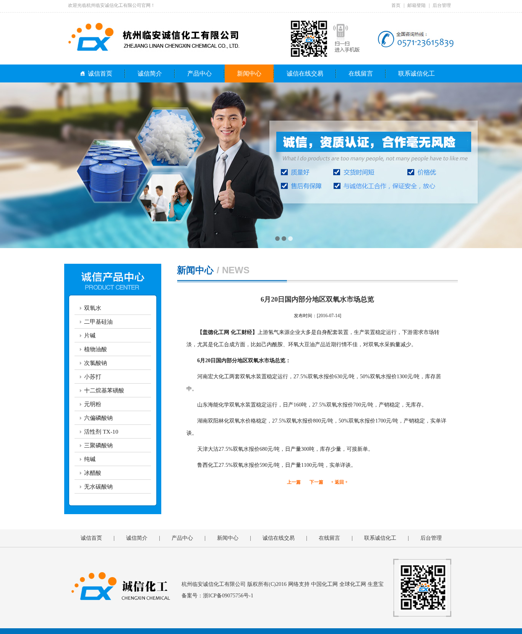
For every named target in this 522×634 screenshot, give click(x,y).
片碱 (90, 335)
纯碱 (90, 459)
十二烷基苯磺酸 (104, 390)
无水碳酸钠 (98, 487)
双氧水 (92, 308)
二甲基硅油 (98, 322)
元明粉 (92, 404)
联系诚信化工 (416, 73)
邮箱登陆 (416, 5)
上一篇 (294, 482)
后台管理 (442, 5)
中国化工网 (324, 584)
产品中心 (199, 73)
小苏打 (92, 377)
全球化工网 (352, 584)
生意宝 (376, 584)
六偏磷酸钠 (98, 418)
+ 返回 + (339, 482)
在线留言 (361, 73)
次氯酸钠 (95, 363)
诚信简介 (150, 73)
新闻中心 (249, 73)
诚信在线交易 (305, 73)
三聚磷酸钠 (98, 445)
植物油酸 (95, 349)
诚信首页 (100, 73)
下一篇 (316, 482)
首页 (395, 5)
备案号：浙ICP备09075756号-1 (217, 596)
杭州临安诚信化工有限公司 (214, 584)
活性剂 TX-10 (101, 432)
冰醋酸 (92, 473)
